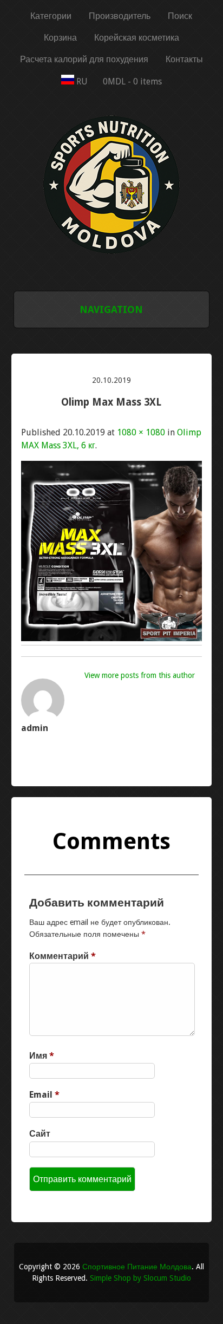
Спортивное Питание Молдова (137, 1266)
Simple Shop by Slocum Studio (140, 1278)
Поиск (180, 16)
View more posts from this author (139, 675)
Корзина (60, 37)
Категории (50, 16)
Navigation (111, 309)
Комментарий (62, 956)
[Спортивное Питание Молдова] (111, 259)
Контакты (184, 59)
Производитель (119, 16)
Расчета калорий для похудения (84, 59)
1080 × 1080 (141, 432)
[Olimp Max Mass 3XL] (111, 638)
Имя (41, 1056)
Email (44, 1095)
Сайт (39, 1134)
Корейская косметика (136, 37)
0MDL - (132, 81)
